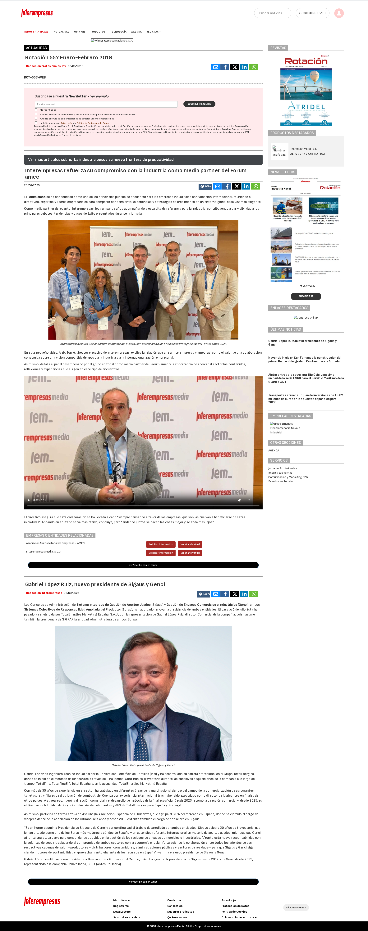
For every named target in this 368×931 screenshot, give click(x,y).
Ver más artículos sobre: (50, 159)
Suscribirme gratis (199, 103)
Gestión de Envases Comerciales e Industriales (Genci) (207, 605)
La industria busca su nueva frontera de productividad (124, 159)
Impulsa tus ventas (280, 473)
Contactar (174, 900)
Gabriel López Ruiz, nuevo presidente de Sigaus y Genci (302, 343)
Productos (98, 31)
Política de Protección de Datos (93, 123)
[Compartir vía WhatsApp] (253, 67)
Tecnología (118, 31)
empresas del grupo (182, 129)
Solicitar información (161, 544)
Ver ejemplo (99, 96)
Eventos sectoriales (280, 481)
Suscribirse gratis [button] (312, 13)
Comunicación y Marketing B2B (288, 477)
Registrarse (121, 906)
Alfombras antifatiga (307, 153)
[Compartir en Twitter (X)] (234, 67)
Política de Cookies (234, 912)
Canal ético (175, 906)
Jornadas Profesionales (282, 468)
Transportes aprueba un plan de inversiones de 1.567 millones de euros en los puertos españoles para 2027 (305, 398)
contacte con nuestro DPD (134, 132)
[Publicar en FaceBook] (224, 67)
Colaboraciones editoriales (240, 917)
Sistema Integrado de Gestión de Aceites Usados (113, 605)
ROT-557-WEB (35, 77)
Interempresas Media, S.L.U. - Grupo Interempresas (189, 926)
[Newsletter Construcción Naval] (306, 230)
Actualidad (62, 31)
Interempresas (119, 353)
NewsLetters (122, 912)
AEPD (247, 132)
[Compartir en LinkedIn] (244, 67)
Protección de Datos (235, 906)
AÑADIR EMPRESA (296, 907)
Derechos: (227, 129)
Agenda (136, 31)
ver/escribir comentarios (143, 565)
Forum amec (36, 197)
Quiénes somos (177, 917)
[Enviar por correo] (215, 67)
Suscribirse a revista (126, 917)
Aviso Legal (66, 123)
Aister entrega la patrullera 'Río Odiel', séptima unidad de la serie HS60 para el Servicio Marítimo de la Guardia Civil (306, 378)
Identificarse (122, 900)
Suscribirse (306, 296)
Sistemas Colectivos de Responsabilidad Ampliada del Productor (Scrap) (78, 609)
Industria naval (36, 31)
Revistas (152, 31)
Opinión (79, 31)
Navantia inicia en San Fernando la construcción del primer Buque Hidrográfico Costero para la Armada (304, 359)
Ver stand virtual (190, 544)
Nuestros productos (180, 912)
